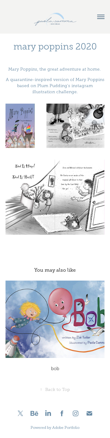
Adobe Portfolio (65, 427)
